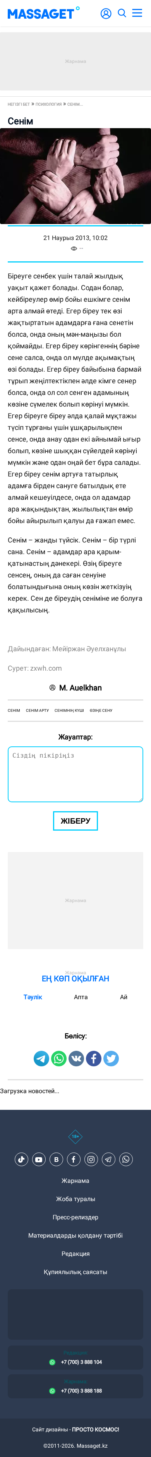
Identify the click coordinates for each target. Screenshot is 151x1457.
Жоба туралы (75, 1199)
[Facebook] (73, 1159)
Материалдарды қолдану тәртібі (75, 1235)
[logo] (44, 13)
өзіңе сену (101, 710)
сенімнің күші (69, 710)
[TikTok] (21, 1159)
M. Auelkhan (80, 687)
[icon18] (75, 1141)
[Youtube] (39, 1159)
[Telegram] (108, 1159)
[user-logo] (106, 17)
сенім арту (37, 710)
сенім (14, 710)
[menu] (137, 13)
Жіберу (75, 821)
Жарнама (75, 1180)
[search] (121, 13)
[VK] (56, 1159)
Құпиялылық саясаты (75, 1272)
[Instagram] (91, 1159)
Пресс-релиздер (75, 1217)
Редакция (76, 1253)
